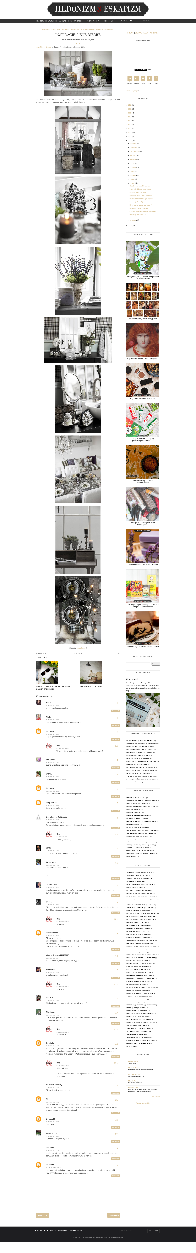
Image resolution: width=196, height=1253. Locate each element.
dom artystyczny (134, 1074)
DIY (97, 21)
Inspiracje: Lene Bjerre (137, 202)
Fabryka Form (130, 934)
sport (152, 845)
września (133, 155)
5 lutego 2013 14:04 (52, 1000)
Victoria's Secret (132, 1031)
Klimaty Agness (133, 1081)
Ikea (140, 946)
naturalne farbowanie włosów (136, 827)
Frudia (137, 937)
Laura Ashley (130, 957)
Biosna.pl (139, 899)
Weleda (143, 1031)
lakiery (145, 818)
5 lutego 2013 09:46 (52, 935)
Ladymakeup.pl (152, 955)
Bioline (152, 896)
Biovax (147, 899)
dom (58, 29)
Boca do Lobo (130, 902)
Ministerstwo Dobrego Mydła (136, 975)
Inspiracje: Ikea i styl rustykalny (141, 195)
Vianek (149, 1028)
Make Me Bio (145, 966)
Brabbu (153, 902)
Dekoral (136, 910)
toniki (147, 847)
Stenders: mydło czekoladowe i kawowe (143, 647)
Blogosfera (107, 21)
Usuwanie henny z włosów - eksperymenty (143, 482)
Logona (138, 960)
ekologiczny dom (132, 749)
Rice (135, 1007)
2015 (130, 133)
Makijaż (62, 21)
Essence (139, 928)
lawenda (129, 821)
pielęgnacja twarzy (133, 836)
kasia (48, 703)
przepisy (146, 836)
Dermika (137, 913)
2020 (130, 113)
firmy (142, 749)
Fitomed (129, 937)
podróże (141, 761)
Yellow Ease (132, 1063)
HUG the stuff (150, 940)
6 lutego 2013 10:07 (52, 1122)
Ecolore (144, 922)
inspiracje (65, 29)
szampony (139, 847)
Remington (140, 1005)
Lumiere (143, 963)
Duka (141, 919)
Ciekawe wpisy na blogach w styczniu (143, 211)
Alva (150, 872)
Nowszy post (42, 1215)
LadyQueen (140, 955)
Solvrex (148, 1019)
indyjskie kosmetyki (133, 806)
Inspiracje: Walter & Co (138, 215)
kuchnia (149, 752)
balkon (134, 740)
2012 (130, 226)
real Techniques (131, 1046)
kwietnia (133, 175)
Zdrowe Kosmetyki (142, 1040)
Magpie (136, 966)
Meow (140, 972)
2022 (130, 105)
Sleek (141, 1019)
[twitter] (129, 21)
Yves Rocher (145, 1037)
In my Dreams (52, 933)
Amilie (137, 875)
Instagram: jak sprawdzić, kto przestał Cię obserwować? (143, 278)
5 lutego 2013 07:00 (52, 865)
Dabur (128, 910)
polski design (151, 761)
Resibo (128, 1007)
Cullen (49, 902)
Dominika (50, 1043)
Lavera (140, 957)
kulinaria (129, 818)
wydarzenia (130, 776)
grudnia (133, 143)
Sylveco (152, 1022)
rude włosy (152, 842)
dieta (139, 800)
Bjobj (155, 899)
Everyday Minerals (132, 931)
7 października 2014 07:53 (54, 1167)
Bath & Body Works (132, 890)
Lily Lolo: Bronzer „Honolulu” (143, 399)
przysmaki (129, 839)
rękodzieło (151, 767)
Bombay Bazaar (143, 902)
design (53, 29)
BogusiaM (50, 1119)
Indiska (147, 946)
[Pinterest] (129, 78)
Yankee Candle (131, 1034)
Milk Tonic (148, 972)
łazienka (129, 782)
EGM (147, 919)
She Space (138, 1016)
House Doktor (131, 946)
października (135, 151)
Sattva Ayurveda (148, 1013)
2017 (130, 125)
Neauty (153, 987)
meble (148, 755)
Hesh (137, 943)
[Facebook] (149, 78)
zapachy (129, 779)
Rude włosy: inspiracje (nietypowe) (143, 319)
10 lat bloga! (132, 679)
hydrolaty (144, 803)
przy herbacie (131, 767)
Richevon (143, 1007)
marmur (140, 755)
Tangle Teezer (142, 1025)
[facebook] (122, 21)
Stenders (137, 1022)
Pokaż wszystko (155, 1096)
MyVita (128, 981)
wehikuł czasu (131, 850)
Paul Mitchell (130, 999)
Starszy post (114, 1215)
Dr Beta (142, 916)
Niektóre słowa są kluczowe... (140, 186)
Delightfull (146, 910)
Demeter (129, 913)
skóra (144, 845)
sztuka (128, 773)
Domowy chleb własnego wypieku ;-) (142, 199)
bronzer (129, 797)
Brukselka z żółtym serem (139, 208)
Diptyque (154, 913)
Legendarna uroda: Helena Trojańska (142, 359)
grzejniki (129, 752)
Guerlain (140, 940)
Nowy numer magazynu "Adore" (141, 205)
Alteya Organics (140, 872)
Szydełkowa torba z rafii (136, 1076)
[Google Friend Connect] (156, 78)
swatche (129, 847)
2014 (130, 137)
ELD (153, 919)
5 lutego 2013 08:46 (52, 887)
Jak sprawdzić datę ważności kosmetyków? (143, 524)
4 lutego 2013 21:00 (52, 762)
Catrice (128, 905)
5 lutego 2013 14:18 (52, 1046)
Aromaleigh (130, 881)
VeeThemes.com (118, 1238)
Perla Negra (142, 999)
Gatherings (146, 937)
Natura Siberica (131, 984)
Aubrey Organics (132, 884)
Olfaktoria (50, 1148)
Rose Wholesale (131, 1010)
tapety (137, 773)
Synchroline (130, 1025)
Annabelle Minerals (133, 878)
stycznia (133, 220)
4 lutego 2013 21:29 (52, 776)
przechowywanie (142, 764)
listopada (133, 147)
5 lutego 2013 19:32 (62, 1065)
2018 (130, 121)
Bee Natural (146, 890)
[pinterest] (125, 21)
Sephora (129, 1016)
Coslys (151, 905)
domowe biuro (147, 746)
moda (146, 821)
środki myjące (131, 856)
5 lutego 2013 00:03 (52, 805)
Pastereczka (51, 1133)
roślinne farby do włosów (135, 842)
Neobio (128, 990)
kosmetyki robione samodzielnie (137, 815)
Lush (150, 963)
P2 (133, 996)
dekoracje (46, 29)
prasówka (129, 764)
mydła (154, 821)
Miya (150, 975)
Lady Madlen (51, 803)
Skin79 (147, 1016)
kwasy (138, 818)
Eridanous (129, 928)
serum (128, 845)
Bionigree (129, 899)
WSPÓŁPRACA (141, 33)
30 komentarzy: (41, 653)
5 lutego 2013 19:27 (62, 748)
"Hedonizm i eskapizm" (95, 1238)
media (128, 758)
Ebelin (128, 922)
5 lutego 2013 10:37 (52, 958)
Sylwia (49, 774)
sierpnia (133, 159)
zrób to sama (140, 779)
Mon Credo (130, 978)
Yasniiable (50, 970)
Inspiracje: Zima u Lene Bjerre (140, 189)
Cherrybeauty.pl (140, 905)
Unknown (50, 731)
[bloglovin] (131, 21)
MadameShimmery (54, 1085)
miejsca (137, 758)
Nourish (145, 990)
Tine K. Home (130, 1028)
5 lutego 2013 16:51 (52, 1102)
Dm (127, 916)
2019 (130, 117)
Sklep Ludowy (131, 1019)
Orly (151, 993)
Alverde (129, 875)
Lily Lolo (129, 960)
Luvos (128, 966)
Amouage (145, 875)
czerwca (133, 167)
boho (141, 740)
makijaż (137, 821)
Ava (142, 884)
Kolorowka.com (131, 952)
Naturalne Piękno (132, 987)
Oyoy (128, 996)
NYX (148, 981)
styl (136, 770)
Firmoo (146, 934)
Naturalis (143, 984)
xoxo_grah (51, 862)
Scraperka (50, 759)
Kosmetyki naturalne (46, 21)
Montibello (140, 978)
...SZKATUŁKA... (53, 885)
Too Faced (140, 1028)
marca (132, 179)
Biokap (135, 896)
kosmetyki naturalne (133, 812)
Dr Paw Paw (151, 916)
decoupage (141, 743)
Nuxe (138, 993)
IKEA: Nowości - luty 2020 (91, 686)
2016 (130, 129)
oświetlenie (130, 761)
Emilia (48, 848)
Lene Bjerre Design (43, 47)
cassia (137, 797)
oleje (139, 830)
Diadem (145, 913)
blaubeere (50, 1012)
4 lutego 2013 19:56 (52, 705)
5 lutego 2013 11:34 (52, 972)
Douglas (134, 916)
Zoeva (153, 1040)
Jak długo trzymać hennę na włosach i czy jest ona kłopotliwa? (143, 606)
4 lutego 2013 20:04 (52, 734)
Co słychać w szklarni (135, 1083)
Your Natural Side (132, 1037)
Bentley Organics (147, 893)
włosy (141, 850)
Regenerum (130, 1005)
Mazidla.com (130, 972)
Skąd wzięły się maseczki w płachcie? (140, 1069)
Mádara (136, 981)
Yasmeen (142, 1034)
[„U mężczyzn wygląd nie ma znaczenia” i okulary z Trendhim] (56, 672)
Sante (138, 1013)
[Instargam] (136, 78)
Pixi (142, 1002)
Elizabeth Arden (143, 925)
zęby (144, 853)
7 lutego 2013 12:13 (52, 1150)
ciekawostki (130, 743)
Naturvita (144, 987)
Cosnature (130, 907)
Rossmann (143, 1010)
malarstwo (130, 755)
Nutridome (129, 993)
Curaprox (150, 907)
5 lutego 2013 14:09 (52, 1015)
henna (135, 803)
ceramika (150, 740)
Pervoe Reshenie (132, 1002)
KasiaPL (49, 998)
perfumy (151, 833)
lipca (132, 163)
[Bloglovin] (143, 78)
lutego (132, 183)
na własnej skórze (132, 824)
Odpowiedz (115, 711)
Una (58, 746)
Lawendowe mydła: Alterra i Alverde (143, 565)
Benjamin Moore (131, 893)
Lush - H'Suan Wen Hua (138, 192)
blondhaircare (133, 1087)
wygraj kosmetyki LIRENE (57, 955)
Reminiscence (151, 1005)
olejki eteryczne (151, 830)
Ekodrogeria (130, 925)
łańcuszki (152, 853)
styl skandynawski (88, 29)
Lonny (146, 960)
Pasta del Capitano (143, 996)
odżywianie (130, 830)
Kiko (149, 949)
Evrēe (145, 931)
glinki (128, 803)
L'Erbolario (130, 955)
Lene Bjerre (75, 29)
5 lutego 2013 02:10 (52, 820)
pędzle (139, 839)
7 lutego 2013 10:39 (52, 1136)
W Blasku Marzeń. (134, 1068)
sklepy (128, 770)
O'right (145, 993)
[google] (127, 21)
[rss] (134, 21)
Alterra (129, 872)
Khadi (142, 949)
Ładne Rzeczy (151, 779)
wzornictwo (108, 29)
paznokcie (141, 833)
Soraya (128, 1022)
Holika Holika (146, 943)
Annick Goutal (147, 878)
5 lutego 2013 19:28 (62, 837)
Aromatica (140, 881)
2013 (130, 141)
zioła (137, 853)
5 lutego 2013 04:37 (52, 850)
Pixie (147, 1002)
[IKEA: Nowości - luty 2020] (91, 672)
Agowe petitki (133, 1061)
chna (144, 797)
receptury (148, 839)
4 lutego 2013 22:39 (52, 791)
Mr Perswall (151, 978)
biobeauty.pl (145, 1043)
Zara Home (129, 1040)
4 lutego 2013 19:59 (52, 720)
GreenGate (130, 940)
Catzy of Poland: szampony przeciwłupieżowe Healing (143, 440)
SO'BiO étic (129, 1013)
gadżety (150, 749)
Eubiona (147, 928)
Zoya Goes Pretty (132, 1043)
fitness (154, 800)
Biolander (144, 896)
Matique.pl (144, 969)
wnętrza (99, 29)
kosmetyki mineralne (133, 809)
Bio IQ (128, 896)
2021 (130, 109)
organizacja (147, 758)
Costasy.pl (140, 907)
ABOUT (130, 33)
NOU (143, 981)
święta (137, 782)
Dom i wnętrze (75, 21)
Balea (141, 887)
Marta (48, 717)
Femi (139, 934)
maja (132, 171)
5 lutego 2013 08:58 (52, 904)
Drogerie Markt (131, 919)
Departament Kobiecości (56, 817)
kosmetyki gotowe (149, 806)
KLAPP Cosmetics (131, 949)
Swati (145, 1022)
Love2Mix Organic (132, 963)
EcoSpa (136, 922)
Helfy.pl (129, 943)
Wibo (150, 1031)
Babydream (149, 884)
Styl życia (89, 21)
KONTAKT (154, 33)
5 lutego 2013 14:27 (52, 1087)
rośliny (142, 767)
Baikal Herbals (131, 887)
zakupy (152, 776)
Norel (137, 990)
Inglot (155, 946)
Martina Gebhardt (132, 969)
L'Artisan (144, 952)
